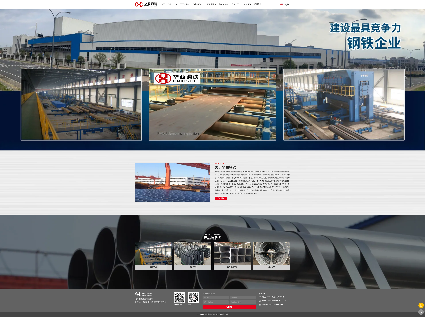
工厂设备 (184, 4)
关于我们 (171, 4)
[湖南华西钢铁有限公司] (146, 4)
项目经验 (210, 4)
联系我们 (258, 4)
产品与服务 (197, 4)
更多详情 (221, 198)
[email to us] (421, 305)
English (286, 4)
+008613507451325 (278, 301)
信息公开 (235, 4)
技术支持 (223, 4)
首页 (163, 4)
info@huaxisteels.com (274, 304)
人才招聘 (247, 4)
